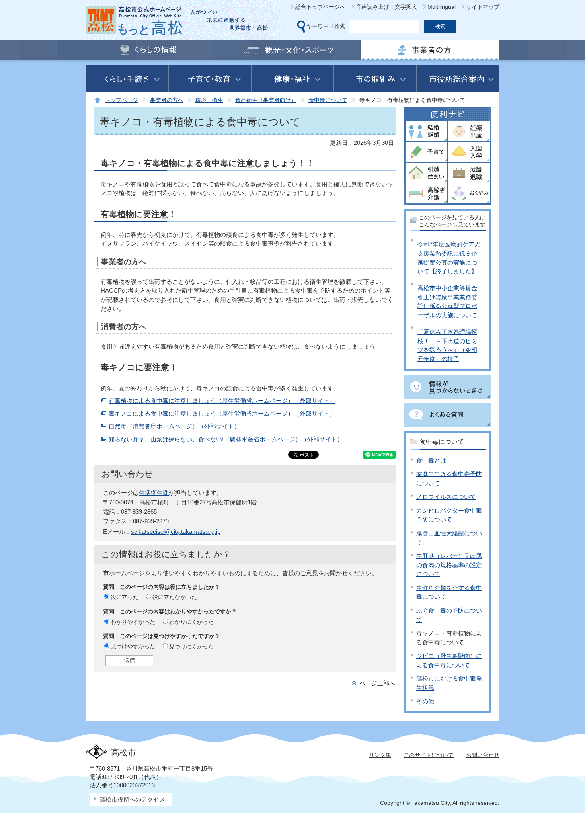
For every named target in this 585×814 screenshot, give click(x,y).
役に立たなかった (174, 597)
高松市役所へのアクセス (132, 799)
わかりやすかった (133, 622)
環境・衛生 (209, 100)
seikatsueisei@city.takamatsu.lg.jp (175, 531)
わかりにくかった (191, 622)
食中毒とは (431, 460)
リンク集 (380, 755)
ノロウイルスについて (446, 496)
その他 (425, 701)
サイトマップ (482, 7)
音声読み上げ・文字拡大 (386, 7)
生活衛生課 (154, 492)
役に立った (124, 597)
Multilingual (441, 7)
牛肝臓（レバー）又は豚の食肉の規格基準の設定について (449, 564)
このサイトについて (429, 755)
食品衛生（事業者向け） (265, 100)
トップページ (121, 100)
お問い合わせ (482, 755)
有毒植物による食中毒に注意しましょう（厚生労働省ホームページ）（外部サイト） (222, 400)
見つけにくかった (191, 646)
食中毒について (327, 100)
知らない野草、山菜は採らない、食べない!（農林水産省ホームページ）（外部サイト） (226, 439)
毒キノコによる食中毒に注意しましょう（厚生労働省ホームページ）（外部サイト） (222, 413)
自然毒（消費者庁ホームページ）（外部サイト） (174, 426)
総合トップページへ (320, 7)
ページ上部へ (377, 683)
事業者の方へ (166, 100)
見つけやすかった (133, 646)
